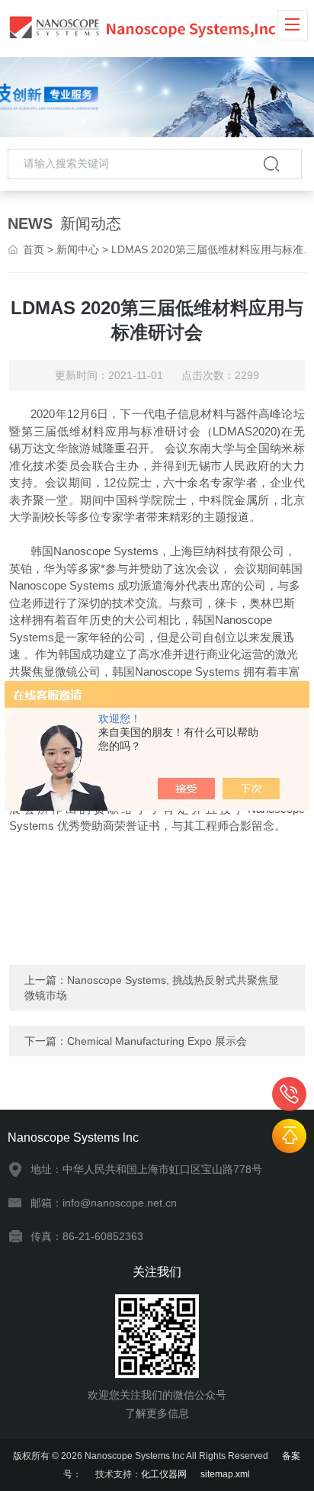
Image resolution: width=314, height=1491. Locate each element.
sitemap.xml (225, 1474)
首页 (33, 249)
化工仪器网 (164, 1474)
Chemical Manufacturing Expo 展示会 (157, 1041)
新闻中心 (77, 249)
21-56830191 (289, 1094)
